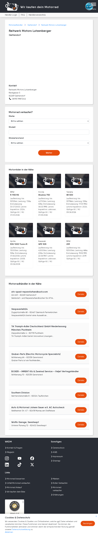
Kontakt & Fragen (14, 448)
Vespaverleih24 (19, 309)
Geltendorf (32, 25)
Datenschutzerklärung (21, 529)
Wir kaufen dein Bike (16, 491)
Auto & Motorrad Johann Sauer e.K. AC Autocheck (37, 407)
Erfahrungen (58, 495)
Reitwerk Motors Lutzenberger (53, 25)
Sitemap (56, 461)
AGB (55, 452)
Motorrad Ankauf (14, 487)
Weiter (49, 153)
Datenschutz (58, 448)
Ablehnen (9, 532)
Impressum (58, 456)
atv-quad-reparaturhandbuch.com (29, 291)
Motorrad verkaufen (57, 489)
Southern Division (20, 392)
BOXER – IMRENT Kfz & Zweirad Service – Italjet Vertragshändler (45, 371)
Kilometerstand (16, 138)
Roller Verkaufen (60, 483)
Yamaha (69, 192)
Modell (12, 127)
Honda (41, 192)
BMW (12, 192)
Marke (12, 116)
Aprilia (12, 241)
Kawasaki (42, 241)
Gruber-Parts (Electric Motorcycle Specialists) (35, 354)
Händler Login (11, 15)
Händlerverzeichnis (37, 15)
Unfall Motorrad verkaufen (18, 483)
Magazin (10, 452)
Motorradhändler (16, 25)
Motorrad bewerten (16, 478)
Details (81, 294)
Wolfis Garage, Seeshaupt (25, 422)
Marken (56, 478)
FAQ (23, 15)
